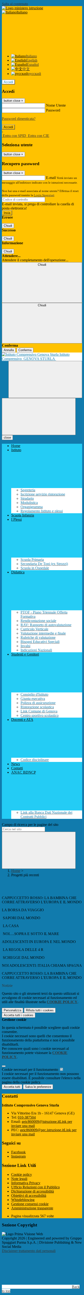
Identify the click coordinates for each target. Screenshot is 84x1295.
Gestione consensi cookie (30, 1204)
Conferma (25, 350)
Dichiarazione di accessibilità (32, 1191)
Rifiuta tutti (40, 1010)
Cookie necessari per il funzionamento (30, 1070)
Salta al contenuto (15, 4)
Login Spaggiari (44, 195)
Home (15, 871)
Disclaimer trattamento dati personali (29, 1251)
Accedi (8, 82)
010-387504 (27, 1117)
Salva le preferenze (38, 1087)
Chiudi (8, 225)
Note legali (19, 1179)
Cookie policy (21, 1174)
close (7, 437)
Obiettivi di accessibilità (28, 1195)
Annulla (9, 350)
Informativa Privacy (25, 1183)
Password (53, 110)
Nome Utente (56, 105)
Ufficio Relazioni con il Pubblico (35, 1187)
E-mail (51, 178)
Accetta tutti (18, 1015)
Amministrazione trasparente (32, 1208)
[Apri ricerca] (45, 379)
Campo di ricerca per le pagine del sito (30, 825)
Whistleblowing (23, 1200)
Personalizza (12, 1010)
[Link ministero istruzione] (22, 8)
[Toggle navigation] (39, 416)
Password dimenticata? (18, 119)
